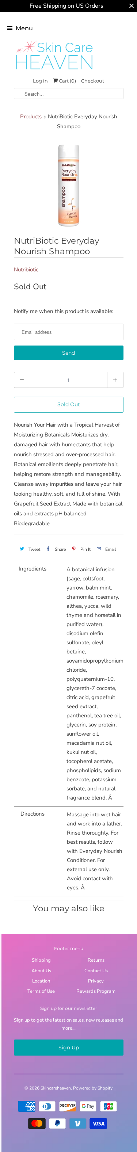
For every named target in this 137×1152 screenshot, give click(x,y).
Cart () (67, 81)
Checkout (92, 81)
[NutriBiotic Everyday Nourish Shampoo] (68, 184)
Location (41, 981)
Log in (40, 81)
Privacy (96, 981)
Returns (96, 960)
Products (31, 116)
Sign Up (68, 1047)
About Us (41, 971)
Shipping (41, 960)
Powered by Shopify (93, 1088)
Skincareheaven (56, 1088)
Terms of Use (41, 991)
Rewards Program (95, 991)
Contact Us (96, 971)
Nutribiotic (26, 269)
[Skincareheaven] (54, 70)
